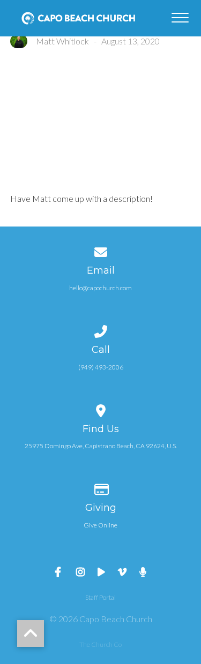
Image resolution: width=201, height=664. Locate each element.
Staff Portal (100, 597)
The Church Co (100, 644)
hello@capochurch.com (100, 288)
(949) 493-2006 (100, 367)
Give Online (100, 525)
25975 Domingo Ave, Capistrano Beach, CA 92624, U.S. (101, 446)
